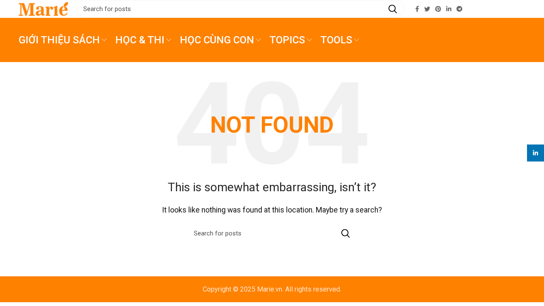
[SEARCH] (392, 9)
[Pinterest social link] (438, 8)
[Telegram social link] (459, 8)
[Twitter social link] (427, 8)
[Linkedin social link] (449, 8)
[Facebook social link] (417, 8)
